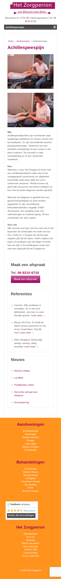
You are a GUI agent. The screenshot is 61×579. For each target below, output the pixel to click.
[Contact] (27, 280)
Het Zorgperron (34, 570)
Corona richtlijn (31, 553)
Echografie (31, 478)
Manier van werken (30, 543)
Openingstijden (31, 534)
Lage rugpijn (30, 443)
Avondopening (21, 402)
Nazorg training (30, 475)
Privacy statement (30, 556)
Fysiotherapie (30, 469)
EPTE (30, 488)
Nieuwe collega (22, 370)
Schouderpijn (30, 450)
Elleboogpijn (30, 434)
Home (11, 41)
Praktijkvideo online (24, 385)
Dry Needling (31, 484)
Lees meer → (38, 315)
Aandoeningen (23, 41)
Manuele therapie (30, 491)
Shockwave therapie (30, 481)
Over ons (30, 537)
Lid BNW (18, 378)
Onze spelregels (30, 546)
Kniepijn (30, 440)
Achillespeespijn (30, 431)
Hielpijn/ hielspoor (30, 437)
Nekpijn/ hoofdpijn (30, 447)
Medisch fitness (30, 472)
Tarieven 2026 (30, 549)
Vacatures (30, 540)
